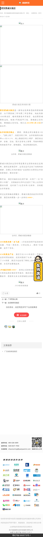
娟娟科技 (26, 3)
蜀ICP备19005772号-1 (21, 535)
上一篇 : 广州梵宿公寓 (10, 299)
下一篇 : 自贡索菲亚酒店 (10, 303)
